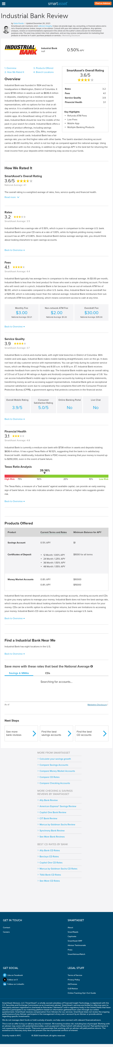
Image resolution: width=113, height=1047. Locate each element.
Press (70, 950)
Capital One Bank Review (53, 812)
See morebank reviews (13, 733)
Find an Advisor (102, 3)
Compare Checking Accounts (55, 783)
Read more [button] (10, 197)
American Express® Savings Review (58, 806)
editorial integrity (45, 26)
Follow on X (12, 980)
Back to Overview (14, 250)
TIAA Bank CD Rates (50, 874)
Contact (6, 927)
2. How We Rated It (14, 72)
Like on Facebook (15, 975)
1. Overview (10, 68)
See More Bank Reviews (52, 836)
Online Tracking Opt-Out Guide (82, 993)
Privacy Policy (74, 980)
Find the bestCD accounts (84, 733)
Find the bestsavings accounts (51, 733)
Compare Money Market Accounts (57, 771)
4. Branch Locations (43, 72)
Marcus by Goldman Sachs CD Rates (58, 868)
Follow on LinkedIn (15, 984)
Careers (6, 932)
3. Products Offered (43, 68)
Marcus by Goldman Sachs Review (57, 824)
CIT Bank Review (48, 818)
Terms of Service (75, 975)
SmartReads (73, 932)
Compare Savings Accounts (54, 765)
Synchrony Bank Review (52, 830)
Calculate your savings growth (55, 758)
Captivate (72, 936)
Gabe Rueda (19, 23)
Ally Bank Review (49, 800)
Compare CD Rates (49, 777)
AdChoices (72, 984)
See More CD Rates (50, 880)
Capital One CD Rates (51, 862)
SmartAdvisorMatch (76, 954)
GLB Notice (73, 988)
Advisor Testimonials (77, 945)
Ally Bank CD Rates (50, 850)
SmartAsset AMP (75, 941)
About (70, 927)
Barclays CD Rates (49, 856)
